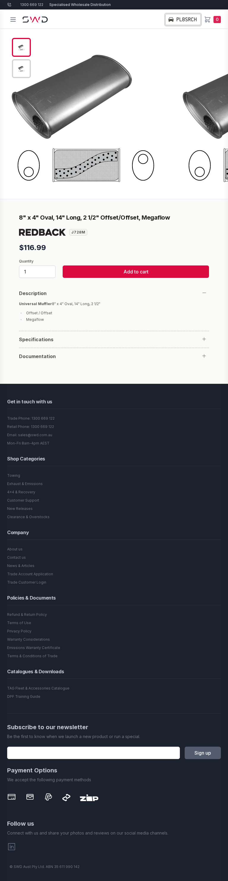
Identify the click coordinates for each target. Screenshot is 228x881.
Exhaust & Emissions (25, 483)
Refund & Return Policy (27, 614)
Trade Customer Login (26, 582)
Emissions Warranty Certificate (33, 647)
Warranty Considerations (28, 639)
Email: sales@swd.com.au (29, 435)
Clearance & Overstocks (28, 517)
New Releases (20, 508)
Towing (13, 475)
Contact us (16, 557)
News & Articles (20, 565)
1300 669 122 (31, 4)
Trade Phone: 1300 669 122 (31, 418)
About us (15, 549)
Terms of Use (19, 623)
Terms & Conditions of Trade (32, 656)
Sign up (202, 753)
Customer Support (23, 500)
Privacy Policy (19, 631)
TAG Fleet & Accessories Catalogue (38, 688)
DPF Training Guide (23, 696)
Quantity (26, 261)
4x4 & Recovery (21, 492)
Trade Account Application (30, 574)
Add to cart (136, 272)
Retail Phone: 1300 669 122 (30, 426)
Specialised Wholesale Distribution (80, 4)
